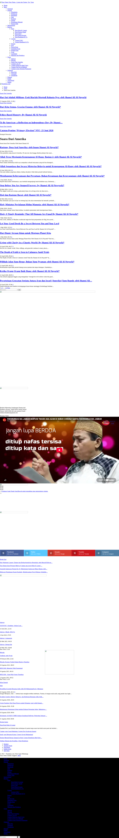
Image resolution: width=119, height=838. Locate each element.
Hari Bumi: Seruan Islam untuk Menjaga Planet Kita (25, 233)
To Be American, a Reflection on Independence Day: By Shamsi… (31, 122)
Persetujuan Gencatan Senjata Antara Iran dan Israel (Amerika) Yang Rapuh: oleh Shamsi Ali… (46, 280)
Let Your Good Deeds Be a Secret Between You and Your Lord (29, 223)
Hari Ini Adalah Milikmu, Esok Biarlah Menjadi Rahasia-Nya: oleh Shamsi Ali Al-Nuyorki (43, 97)
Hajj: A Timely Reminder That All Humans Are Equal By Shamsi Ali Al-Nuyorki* (39, 214)
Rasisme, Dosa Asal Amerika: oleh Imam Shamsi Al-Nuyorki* (29, 147)
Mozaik (13, 60)
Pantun (13, 44)
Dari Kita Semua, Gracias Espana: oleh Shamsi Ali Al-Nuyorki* (30, 107)
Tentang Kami (8, 745)
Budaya (9, 27)
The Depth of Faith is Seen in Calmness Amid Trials (24, 252)
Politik (9, 79)
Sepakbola (14, 75)
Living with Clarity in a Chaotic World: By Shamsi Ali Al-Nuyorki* (32, 242)
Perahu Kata (14, 50)
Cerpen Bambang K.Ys (22, 42)
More (5, 7)
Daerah (9, 10)
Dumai (13, 20)
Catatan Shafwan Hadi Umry (19, 65)
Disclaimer (7, 747)
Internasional (11, 25)
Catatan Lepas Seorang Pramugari (21, 69)
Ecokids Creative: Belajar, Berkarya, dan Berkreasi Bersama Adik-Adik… (22, 697)
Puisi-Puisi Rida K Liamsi (7, 725)
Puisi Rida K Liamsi (21, 30)
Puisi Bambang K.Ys (21, 37)
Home (5, 5)
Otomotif (13, 74)
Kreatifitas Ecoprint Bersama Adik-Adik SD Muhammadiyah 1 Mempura (21, 689)
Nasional (10, 9)
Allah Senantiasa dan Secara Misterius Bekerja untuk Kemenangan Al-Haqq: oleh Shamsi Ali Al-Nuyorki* (51, 166)
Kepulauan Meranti (16, 22)
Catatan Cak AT (16, 64)
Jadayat (13, 59)
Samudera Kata (15, 49)
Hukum (9, 77)
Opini (9, 57)
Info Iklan (6, 750)
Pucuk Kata (14, 47)
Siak (12, 17)
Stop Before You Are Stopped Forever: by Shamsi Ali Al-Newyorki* (32, 185)
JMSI (19, 755)
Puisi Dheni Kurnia (20, 35)
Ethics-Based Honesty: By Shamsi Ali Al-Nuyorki (23, 115)
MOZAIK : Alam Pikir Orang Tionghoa (12, 674)
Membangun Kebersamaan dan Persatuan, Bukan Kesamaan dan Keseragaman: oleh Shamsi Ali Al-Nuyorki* (52, 176)
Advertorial (10, 80)
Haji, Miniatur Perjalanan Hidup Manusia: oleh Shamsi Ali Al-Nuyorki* (34, 204)
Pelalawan (14, 14)
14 (6, 288)
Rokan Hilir (14, 24)
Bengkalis (14, 15)
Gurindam (14, 54)
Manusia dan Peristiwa (17, 55)
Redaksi (6, 744)
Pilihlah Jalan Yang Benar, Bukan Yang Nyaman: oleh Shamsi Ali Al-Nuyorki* (37, 261)
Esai (12, 45)
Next (8, 288)
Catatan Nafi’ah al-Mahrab (19, 67)
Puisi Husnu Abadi (20, 32)
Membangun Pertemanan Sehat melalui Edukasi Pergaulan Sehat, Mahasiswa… (23, 709)
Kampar (13, 19)
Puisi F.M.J (18, 34)
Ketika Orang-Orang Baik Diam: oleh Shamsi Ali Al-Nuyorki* (30, 271)
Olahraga (10, 70)
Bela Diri (14, 72)
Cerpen (13, 39)
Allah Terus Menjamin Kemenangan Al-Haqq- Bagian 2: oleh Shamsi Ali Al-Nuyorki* (41, 157)
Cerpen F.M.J (19, 40)
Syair (12, 52)
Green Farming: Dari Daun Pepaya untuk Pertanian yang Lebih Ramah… (21, 703)
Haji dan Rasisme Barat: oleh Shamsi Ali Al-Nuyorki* (25, 195)
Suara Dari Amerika (17, 62)
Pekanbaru (14, 12)
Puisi (12, 29)
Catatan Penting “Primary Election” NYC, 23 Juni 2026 (26, 130)
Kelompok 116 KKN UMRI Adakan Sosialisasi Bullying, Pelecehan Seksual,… (23, 715)
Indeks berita (7, 749)
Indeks (9, 82)
